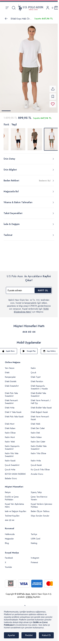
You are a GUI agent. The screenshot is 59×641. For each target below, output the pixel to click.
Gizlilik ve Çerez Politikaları (12, 496)
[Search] (13, 7)
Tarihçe (34, 532)
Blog (7, 541)
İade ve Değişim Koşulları (15, 509)
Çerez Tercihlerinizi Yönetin (39, 496)
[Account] (47, 8)
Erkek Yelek (35, 421)
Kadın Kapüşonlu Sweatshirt (12, 445)
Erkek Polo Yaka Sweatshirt (11, 392)
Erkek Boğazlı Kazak (39, 410)
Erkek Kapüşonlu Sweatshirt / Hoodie (39, 385)
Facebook (9, 556)
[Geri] (6, 18)
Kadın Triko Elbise (38, 451)
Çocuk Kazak (36, 463)
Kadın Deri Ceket (38, 439)
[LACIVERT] (18, 137)
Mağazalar (9, 536)
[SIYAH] (34, 137)
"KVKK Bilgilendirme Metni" (31, 308)
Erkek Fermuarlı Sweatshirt (11, 400)
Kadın (33, 366)
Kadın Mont (10, 435)
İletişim (8, 490)
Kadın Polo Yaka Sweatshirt (11, 453)
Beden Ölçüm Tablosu (40, 509)
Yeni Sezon (9, 366)
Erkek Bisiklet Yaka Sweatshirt (38, 392)
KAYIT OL (43, 288)
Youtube (8, 565)
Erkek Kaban (10, 426)
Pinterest (34, 560)
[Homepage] (31, 7)
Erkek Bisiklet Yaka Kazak (41, 405)
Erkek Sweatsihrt (12, 383)
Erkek (7, 370)
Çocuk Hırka (10, 467)
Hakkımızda (10, 532)
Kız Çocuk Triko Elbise (40, 467)
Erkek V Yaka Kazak (13, 410)
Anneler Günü (37, 472)
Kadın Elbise (10, 430)
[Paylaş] (52, 87)
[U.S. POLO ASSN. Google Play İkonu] (29, 349)
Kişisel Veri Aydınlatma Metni (14, 503)
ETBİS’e (29, 594)
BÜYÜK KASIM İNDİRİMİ (15, 472)
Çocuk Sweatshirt (12, 463)
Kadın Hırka (36, 458)
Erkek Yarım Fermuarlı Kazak (40, 416)
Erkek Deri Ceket (38, 426)
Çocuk (33, 370)
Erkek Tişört (35, 375)
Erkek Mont (9, 421)
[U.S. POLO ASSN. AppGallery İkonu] (49, 349)
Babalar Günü (11, 476)
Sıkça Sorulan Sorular (40, 513)
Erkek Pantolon (37, 379)
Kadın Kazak (10, 458)
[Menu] (7, 7)
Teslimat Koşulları (12, 513)
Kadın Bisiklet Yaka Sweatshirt (39, 445)
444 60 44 (28, 330)
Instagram (35, 556)
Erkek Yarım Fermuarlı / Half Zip (41, 400)
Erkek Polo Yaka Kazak (14, 414)
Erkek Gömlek (10, 379)
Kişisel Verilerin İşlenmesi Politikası (41, 503)
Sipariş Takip (36, 490)
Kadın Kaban (36, 435)
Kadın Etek (35, 430)
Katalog (34, 541)
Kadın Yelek (10, 439)
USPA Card (35, 536)
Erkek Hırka (9, 405)
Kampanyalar (10, 375)
